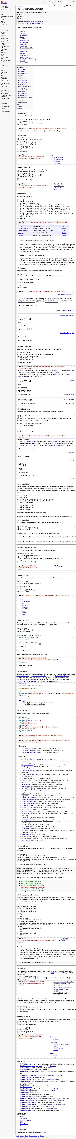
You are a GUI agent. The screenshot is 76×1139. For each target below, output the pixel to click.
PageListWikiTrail (25, 1110)
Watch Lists (25, 840)
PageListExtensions (26, 1087)
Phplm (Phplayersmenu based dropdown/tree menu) (37, 821)
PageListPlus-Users (26, 1096)
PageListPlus (24, 1094)
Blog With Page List (27, 765)
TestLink (20, 235)
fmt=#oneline (21, 69)
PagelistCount (24, 1085)
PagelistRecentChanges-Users (29, 1104)
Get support (4, 103)
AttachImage (64, 939)
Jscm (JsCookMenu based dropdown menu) (35, 790)
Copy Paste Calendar (28, 770)
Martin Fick (23, 1118)
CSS (2, 21)
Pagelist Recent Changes (29, 801)
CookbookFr (53, 1042)
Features (3, 75)
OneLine (22, 31)
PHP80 (67, 830)
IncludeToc (23, 46)
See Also (19, 104)
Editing (3, 22)
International (4, 30)
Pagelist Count (26, 809)
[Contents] (26, 113)
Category (20, 600)
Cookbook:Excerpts (22, 676)
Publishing (4, 49)
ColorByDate (24, 57)
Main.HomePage (65, 333)
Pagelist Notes (26, 817)
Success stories (5, 100)
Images (3, 27)
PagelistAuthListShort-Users (28, 1075)
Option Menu (25, 794)
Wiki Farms (25, 748)
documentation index (51, 302)
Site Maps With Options (29, 838)
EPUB (23, 614)
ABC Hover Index (27, 759)
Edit (59, 6)
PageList (33, 21)
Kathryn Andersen (25, 1120)
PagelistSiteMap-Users (27, 1108)
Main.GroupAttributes (63, 310)
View (55, 6)
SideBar (22, 33)
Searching (3, 52)
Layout (3, 32)
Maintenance (4, 67)
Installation (4, 78)
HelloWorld (48, 131)
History (63, 6)
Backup (63, 940)
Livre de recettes (58, 1048)
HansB (22, 1116)
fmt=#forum (21, 75)
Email (23, 611)
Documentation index (6, 81)
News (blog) (4, 72)
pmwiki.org (4, 90)
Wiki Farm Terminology (28, 752)
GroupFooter (63, 761)
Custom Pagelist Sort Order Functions (33, 774)
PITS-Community (27, 826)
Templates (39, 1066)
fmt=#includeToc (22, 84)
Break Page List (26, 767)
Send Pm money (5, 108)
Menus (5, 40)
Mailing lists (4, 96)
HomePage (57, 131)
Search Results (26, 834)
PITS (55, 566)
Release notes (5, 85)
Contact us (4, 86)
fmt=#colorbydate (22, 95)
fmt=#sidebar (21, 71)
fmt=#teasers (21, 77)
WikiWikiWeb (29, 298)
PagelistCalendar (25, 1081)
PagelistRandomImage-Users (29, 1100)
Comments (19, 108)
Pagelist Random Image (29, 799)
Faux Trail (24, 782)
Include (18, 270)
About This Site (27, 131)
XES (52, 973)
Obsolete (3, 65)
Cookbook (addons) (6, 92)
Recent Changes (49, 1)
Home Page (57, 189)
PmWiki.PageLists (25, 1064)
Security (3, 54)
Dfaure (22, 1122)
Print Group (25, 830)
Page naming (4, 44)
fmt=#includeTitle (22, 82)
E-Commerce (26, 601)
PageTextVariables (38, 1081)
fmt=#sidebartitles (22, 73)
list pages (60, 566)
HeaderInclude (24, 40)
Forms (3, 26)
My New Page (70, 399)
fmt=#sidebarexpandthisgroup (25, 97)
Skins (2, 55)
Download (3, 77)
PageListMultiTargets (26, 1089)
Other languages (5, 111)
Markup (3, 35)
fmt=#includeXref (22, 89)
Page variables (5, 46)
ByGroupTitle (24, 50)
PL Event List (25, 828)
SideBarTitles (24, 35)
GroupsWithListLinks (26, 48)
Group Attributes (59, 186)
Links (2, 33)
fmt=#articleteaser (22, 80)
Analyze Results (58, 993)
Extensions (4, 24)
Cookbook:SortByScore (62, 676)
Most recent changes (6, 9)
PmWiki (3, 70)
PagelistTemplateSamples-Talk (33, 23)
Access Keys (57, 987)
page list (48, 1106)
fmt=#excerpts (21, 91)
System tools (4, 57)
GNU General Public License (26, 302)
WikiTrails (3, 62)
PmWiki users (5, 98)
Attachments (7, 16)
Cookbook (4, 13)
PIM (2, 48)
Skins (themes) (5, 93)
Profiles (64, 228)
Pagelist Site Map (27, 803)
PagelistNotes (24, 1092)
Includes (3, 29)
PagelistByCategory (26, 1077)
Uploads (55, 1039)
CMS (2, 19)
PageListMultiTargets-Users (28, 1090)
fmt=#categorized (22, 93)
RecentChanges (23, 228)
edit (69, 983)
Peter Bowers (24, 1124)
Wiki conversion (5, 60)
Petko (63, 230)
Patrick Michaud (52, 298)
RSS (2, 51)
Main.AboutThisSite (64, 294)
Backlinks (72, 6)
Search (57, 1)
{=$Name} (25, 703)
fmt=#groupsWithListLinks (24, 86)
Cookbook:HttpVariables (39, 676)
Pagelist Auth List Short (28, 797)
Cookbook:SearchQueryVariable (26, 681)
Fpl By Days (25, 784)
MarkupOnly (40, 21)
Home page (4, 6)
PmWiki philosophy (6, 83)
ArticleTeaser (24, 42)
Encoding (24, 612)
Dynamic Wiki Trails (26, 1069)
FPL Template (26, 786)
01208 (55, 1055)
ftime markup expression (52, 1081)
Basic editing (4, 80)
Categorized (24, 55)
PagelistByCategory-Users (28, 1079)
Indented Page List (27, 788)
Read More (71, 452)
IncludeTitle (23, 44)
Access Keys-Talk (59, 989)
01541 (55, 1057)
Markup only (4, 36)
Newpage (21, 233)
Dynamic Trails (26, 780)
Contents (20, 67)
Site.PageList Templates (27, 1066)
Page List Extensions (28, 811)
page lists (37, 1092)
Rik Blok (19, 901)
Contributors (20, 106)
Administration (5, 14)
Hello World (57, 187)
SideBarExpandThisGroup (28, 59)
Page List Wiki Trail (27, 819)
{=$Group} (21, 701)
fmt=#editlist (21, 101)
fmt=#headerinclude (23, 78)
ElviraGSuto (25, 609)
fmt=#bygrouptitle (22, 88)
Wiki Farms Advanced (28, 750)
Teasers (22, 38)
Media (2, 41)
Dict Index (25, 778)
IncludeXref (23, 51)
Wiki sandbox (4, 7)
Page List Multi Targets (28, 813)
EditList (22, 61)
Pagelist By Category (28, 805)
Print (67, 6)
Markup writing (5, 38)
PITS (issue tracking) (7, 95)
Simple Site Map (26, 836)
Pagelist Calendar (27, 807)
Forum (22, 37)
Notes (18, 99)
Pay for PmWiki (5, 106)
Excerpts (23, 53)
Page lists (3, 43)
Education (25, 607)
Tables (3, 58)
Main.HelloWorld (65, 315)
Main (19, 131)
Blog (2, 18)
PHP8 (46, 830)
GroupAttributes (38, 131)
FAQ (2, 74)
